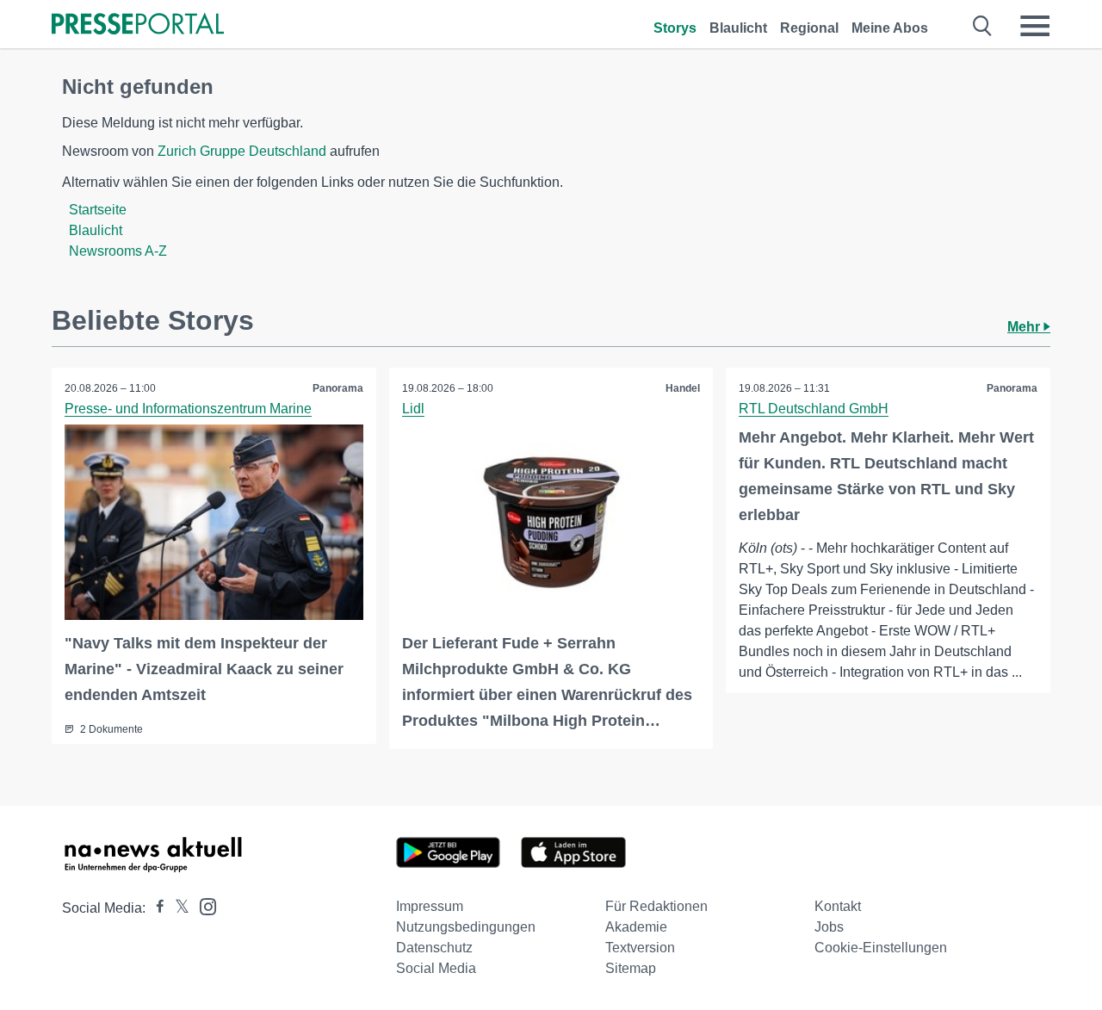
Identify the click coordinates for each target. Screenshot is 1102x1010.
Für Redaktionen (656, 906)
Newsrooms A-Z (118, 251)
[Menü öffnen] (1034, 26)
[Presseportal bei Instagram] (202, 905)
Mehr (1025, 326)
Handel (683, 388)
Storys (674, 28)
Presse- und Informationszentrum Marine (188, 408)
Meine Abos (889, 28)
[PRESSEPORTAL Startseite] (138, 25)
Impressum (429, 906)
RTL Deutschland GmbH (813, 408)
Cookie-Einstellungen (880, 947)
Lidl (413, 408)
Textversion (640, 947)
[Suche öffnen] (983, 26)
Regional (809, 28)
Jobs (829, 927)
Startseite (98, 209)
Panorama (338, 388)
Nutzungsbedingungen (466, 927)
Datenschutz (434, 947)
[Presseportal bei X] (176, 908)
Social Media (436, 968)
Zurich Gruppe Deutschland (242, 151)
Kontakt (837, 906)
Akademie (636, 927)
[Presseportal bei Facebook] (154, 908)
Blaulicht (738, 28)
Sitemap (630, 968)
